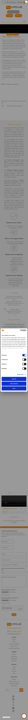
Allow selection (14, 383)
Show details (20, 374)
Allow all (14, 379)
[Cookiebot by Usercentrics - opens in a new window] (20, 330)
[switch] (24, 359)
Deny (14, 388)
